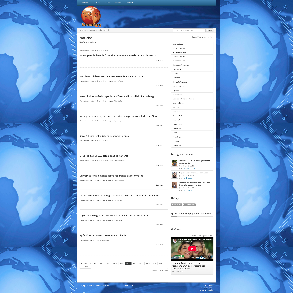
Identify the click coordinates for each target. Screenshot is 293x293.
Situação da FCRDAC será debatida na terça (104, 155)
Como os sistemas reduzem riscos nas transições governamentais (194, 184)
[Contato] (127, 285)
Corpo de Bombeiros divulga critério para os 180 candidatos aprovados (119, 195)
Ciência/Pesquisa (179, 56)
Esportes (176, 90)
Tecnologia (177, 137)
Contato (129, 2)
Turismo (176, 141)
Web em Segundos (206, 290)
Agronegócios (178, 44)
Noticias (92, 30)
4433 (95, 263)
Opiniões (183, 154)
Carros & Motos (179, 48)
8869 (121, 263)
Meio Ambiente (178, 103)
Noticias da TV (178, 111)
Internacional (177, 95)
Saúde (175, 133)
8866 (102, 263)
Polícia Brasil (177, 116)
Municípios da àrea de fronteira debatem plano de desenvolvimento (118, 55)
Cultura (175, 73)
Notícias (85, 2)
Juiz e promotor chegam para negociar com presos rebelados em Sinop (119, 116)
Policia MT (176, 120)
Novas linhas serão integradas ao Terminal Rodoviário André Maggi (117, 96)
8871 (135, 263)
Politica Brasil (178, 124)
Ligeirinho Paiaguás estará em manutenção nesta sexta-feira (114, 215)
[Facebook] (125, 285)
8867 (108, 263)
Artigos (97, 2)
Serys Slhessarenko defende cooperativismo (104, 135)
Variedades (177, 145)
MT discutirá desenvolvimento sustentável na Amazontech (112, 76)
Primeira (84, 263)
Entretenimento (178, 86)
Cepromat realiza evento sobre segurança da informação (111, 175)
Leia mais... (160, 60)
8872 (141, 263)
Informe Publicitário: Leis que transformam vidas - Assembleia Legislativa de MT (188, 266)
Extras (117, 2)
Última (87, 267)
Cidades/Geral (103, 30)
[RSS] (132, 285)
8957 (161, 263)
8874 (154, 263)
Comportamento (179, 61)
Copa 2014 (177, 69)
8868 (115, 263)
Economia (176, 78)
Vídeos (107, 2)
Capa (84, 30)
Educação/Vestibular (180, 82)
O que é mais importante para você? (193, 173)
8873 (148, 263)
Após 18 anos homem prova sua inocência (103, 235)
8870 (128, 263)
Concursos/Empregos (181, 65)
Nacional (176, 107)
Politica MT (177, 128)
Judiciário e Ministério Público (183, 99)
